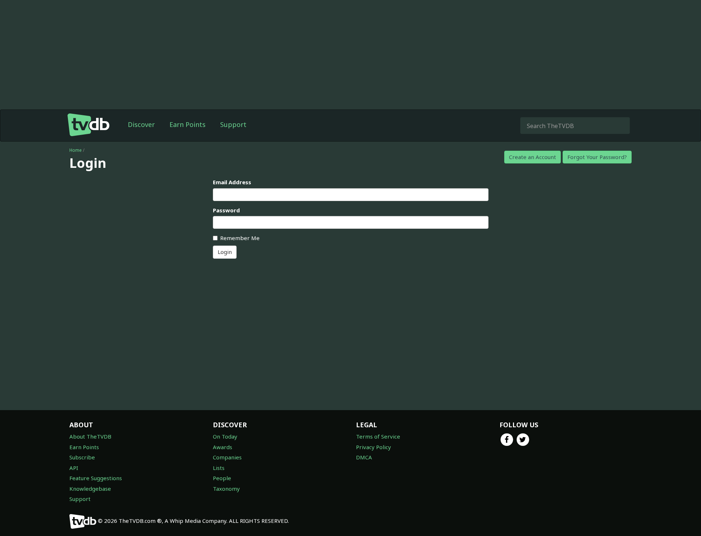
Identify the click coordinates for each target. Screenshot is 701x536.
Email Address (232, 182)
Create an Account (532, 157)
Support (233, 124)
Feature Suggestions (95, 478)
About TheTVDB (90, 436)
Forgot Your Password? (597, 157)
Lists (219, 467)
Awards (222, 447)
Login (225, 251)
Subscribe (82, 457)
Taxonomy (226, 488)
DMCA (364, 457)
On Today (225, 436)
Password (226, 210)
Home (75, 150)
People (222, 478)
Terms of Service (378, 436)
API (73, 467)
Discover (141, 124)
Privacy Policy (373, 447)
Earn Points (187, 124)
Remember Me (240, 238)
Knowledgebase (90, 488)
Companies (227, 457)
